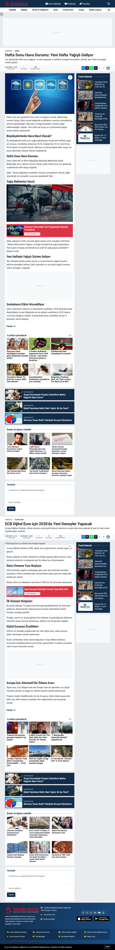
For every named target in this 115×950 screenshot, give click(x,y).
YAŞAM (81, 10)
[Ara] (109, 4)
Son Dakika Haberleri (68, 937)
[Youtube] (99, 912)
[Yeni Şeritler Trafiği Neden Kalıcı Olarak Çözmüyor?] (39, 463)
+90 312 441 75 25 (49, 915)
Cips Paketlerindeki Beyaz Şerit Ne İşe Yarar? (16, 472)
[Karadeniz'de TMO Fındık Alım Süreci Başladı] (62, 847)
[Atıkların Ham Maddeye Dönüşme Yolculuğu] (17, 847)
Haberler (8, 51)
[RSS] (103, 912)
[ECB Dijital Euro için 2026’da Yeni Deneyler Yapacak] (39, 543)
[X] (87, 912)
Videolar (72, 3)
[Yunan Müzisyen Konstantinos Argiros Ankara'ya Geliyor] (17, 439)
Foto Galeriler (54, 3)
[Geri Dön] (1, 14)
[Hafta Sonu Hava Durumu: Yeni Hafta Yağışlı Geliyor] (39, 93)
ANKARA (24, 10)
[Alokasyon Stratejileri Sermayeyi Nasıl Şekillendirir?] (17, 823)
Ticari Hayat (19, 520)
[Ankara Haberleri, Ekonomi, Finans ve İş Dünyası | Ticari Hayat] (16, 4)
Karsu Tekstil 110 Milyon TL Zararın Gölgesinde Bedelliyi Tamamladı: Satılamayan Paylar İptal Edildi (39, 833)
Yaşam (17, 51)
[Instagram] (91, 912)
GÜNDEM (12, 10)
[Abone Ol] (108, 68)
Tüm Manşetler (40, 937)
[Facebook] (83, 912)
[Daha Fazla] (96, 68)
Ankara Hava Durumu (43, 932)
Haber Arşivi (91, 937)
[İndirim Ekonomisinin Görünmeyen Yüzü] (62, 823)
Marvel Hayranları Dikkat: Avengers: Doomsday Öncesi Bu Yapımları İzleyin (62, 473)
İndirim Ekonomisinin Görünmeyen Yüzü (59, 831)
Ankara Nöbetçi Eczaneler (18, 932)
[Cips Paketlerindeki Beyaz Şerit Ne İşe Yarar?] (17, 463)
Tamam (107, 947)
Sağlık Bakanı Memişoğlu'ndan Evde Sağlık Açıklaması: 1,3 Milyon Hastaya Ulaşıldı (37, 450)
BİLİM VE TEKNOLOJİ (40, 10)
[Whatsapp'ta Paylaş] (91, 68)
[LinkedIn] (95, 912)
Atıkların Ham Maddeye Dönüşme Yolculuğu (15, 856)
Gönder (11, 509)
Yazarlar (86, 3)
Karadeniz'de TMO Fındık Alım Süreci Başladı (61, 856)
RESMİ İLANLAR (95, 10)
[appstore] (84, 918)
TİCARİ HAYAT (68, 10)
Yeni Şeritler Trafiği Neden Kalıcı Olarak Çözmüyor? (39, 472)
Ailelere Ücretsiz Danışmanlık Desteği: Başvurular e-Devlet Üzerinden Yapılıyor (59, 450)
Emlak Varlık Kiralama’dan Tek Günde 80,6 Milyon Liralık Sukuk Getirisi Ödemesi (39, 858)
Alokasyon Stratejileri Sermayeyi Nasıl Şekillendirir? (15, 832)
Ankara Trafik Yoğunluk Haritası (97, 932)
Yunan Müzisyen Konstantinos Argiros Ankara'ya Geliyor (14, 449)
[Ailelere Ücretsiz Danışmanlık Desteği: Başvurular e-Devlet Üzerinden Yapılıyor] (62, 439)
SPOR (55, 10)
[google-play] (102, 918)
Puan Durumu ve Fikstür (17, 937)
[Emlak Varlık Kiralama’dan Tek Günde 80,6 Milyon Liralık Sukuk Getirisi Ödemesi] (39, 847)
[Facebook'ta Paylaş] (83, 68)
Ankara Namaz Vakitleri (69, 932)
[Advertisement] (57, 32)
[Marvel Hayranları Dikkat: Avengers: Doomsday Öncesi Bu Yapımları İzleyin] (62, 463)
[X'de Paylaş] (87, 68)
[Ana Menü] (109, 10)
